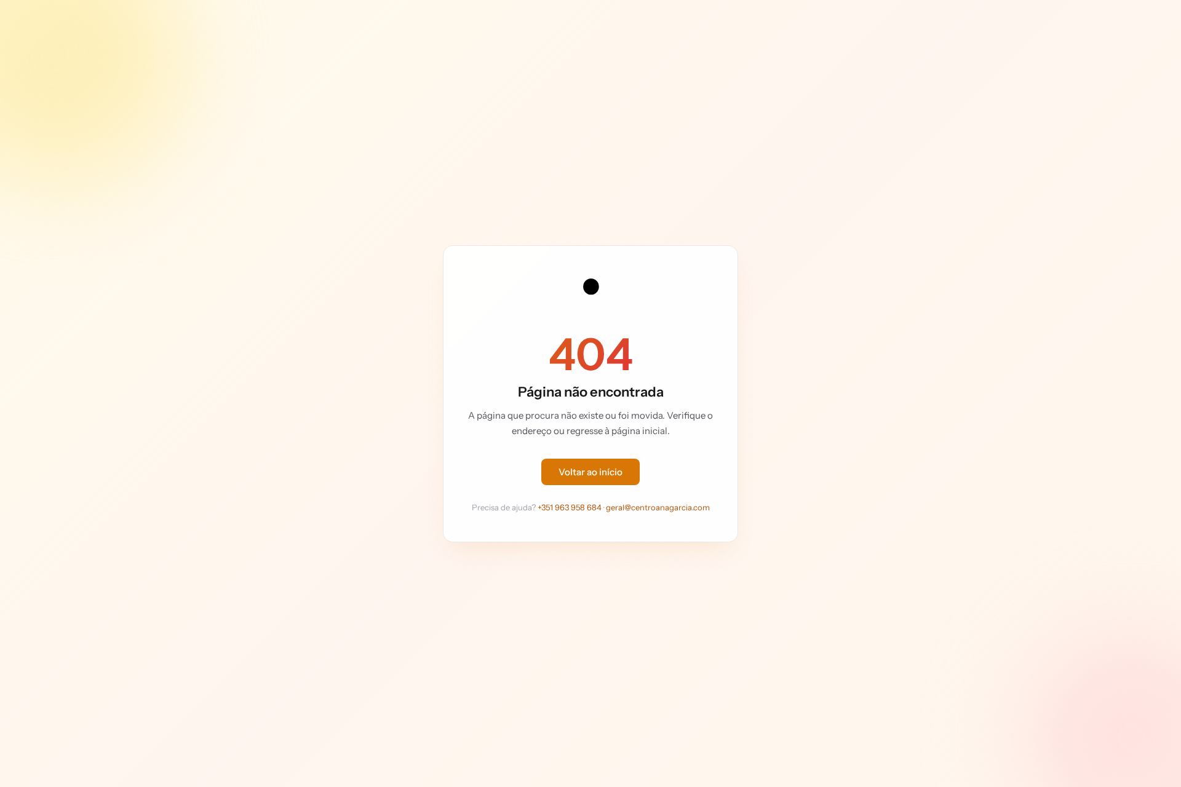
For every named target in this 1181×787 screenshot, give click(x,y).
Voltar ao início (590, 472)
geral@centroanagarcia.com (658, 507)
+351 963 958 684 (570, 507)
